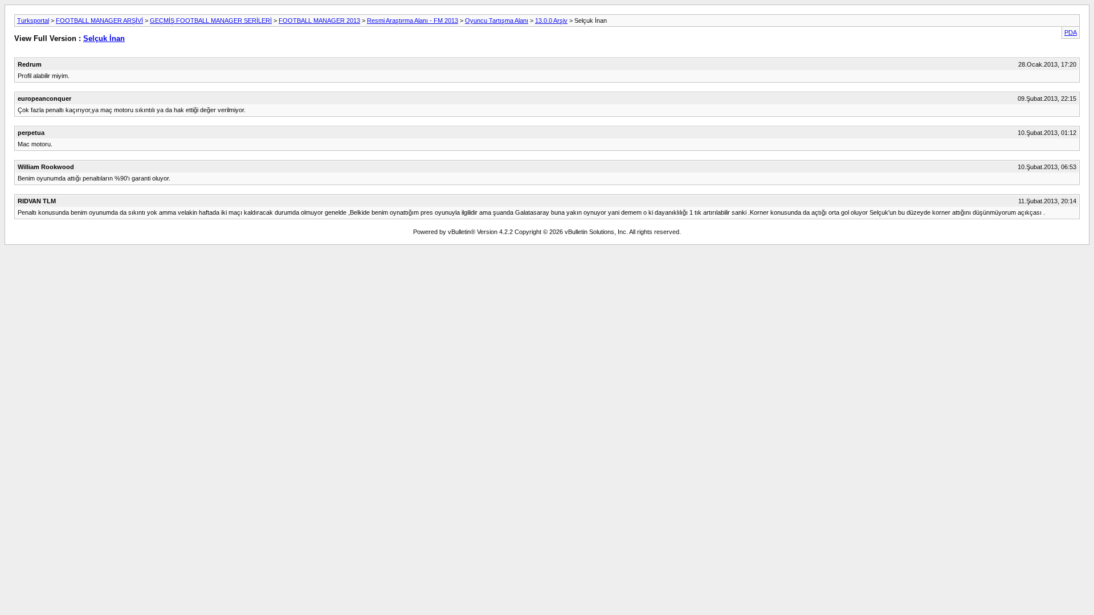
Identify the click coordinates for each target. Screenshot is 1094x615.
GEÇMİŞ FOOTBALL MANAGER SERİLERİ (211, 20)
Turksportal (33, 20)
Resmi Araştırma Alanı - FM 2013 (412, 20)
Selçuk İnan (104, 38)
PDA (1070, 32)
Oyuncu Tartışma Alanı (496, 20)
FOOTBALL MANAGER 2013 (319, 20)
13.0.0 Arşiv (551, 20)
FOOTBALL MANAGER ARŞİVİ (99, 20)
